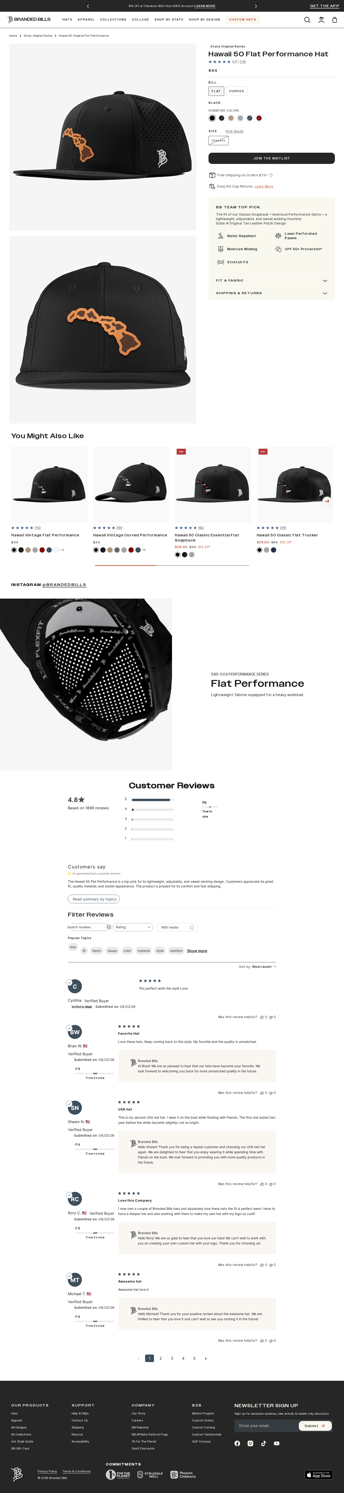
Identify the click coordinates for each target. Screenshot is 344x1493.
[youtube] (276, 1443)
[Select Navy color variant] (273, 550)
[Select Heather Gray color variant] (35, 550)
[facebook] (237, 1443)
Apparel (16, 1420)
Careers (137, 1420)
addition (176, 951)
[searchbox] (84, 927)
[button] (102, 137)
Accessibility (80, 1441)
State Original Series (38, 36)
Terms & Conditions (77, 1471)
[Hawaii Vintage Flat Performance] (49, 485)
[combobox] (133, 927)
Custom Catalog (203, 1427)
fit (84, 951)
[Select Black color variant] (14, 550)
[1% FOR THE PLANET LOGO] (118, 1475)
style (160, 951)
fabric (96, 951)
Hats (14, 1413)
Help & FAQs (80, 1413)
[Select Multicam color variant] (21, 550)
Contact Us (80, 1420)
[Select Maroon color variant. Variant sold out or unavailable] (259, 118)
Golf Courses (201, 1441)
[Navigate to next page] (205, 1358)
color (127, 951)
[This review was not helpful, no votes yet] (270, 1017)
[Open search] (307, 20)
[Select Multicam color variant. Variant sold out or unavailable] (221, 118)
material (144, 951)
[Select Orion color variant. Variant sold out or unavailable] (249, 118)
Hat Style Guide (22, 1441)
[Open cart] (335, 20)
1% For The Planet (144, 1441)
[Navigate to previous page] (138, 1358)
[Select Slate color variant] (117, 550)
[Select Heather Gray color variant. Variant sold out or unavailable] (240, 118)
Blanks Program (203, 1413)
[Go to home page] (16, 1475)
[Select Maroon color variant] (42, 550)
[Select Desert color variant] (28, 550)
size (73, 947)
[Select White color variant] (56, 550)
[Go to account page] (321, 20)
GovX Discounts (143, 1448)
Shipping (78, 1427)
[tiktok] (263, 1443)
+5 (144, 550)
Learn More (264, 186)
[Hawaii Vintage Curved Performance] (131, 485)
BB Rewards (140, 1427)
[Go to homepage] (29, 19)
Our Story (139, 1413)
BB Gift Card (20, 1448)
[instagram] (250, 1443)
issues (112, 951)
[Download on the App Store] (319, 1474)
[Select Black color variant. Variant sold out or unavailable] (212, 118)
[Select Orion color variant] (49, 550)
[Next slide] (256, 6)
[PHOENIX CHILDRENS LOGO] (183, 1475)
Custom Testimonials (206, 1434)
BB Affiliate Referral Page (150, 1434)
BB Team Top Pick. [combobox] (239, 207)
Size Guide (234, 131)
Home (13, 36)
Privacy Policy (47, 1471)
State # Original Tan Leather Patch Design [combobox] (251, 223)
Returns (77, 1434)
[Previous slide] (88, 6)
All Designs (18, 1427)
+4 (62, 550)
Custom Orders (203, 1420)
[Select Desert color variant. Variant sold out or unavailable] (231, 118)
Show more (197, 950)
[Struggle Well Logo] (150, 1475)
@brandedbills (64, 584)
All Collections (21, 1434)
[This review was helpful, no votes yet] (262, 1017)
